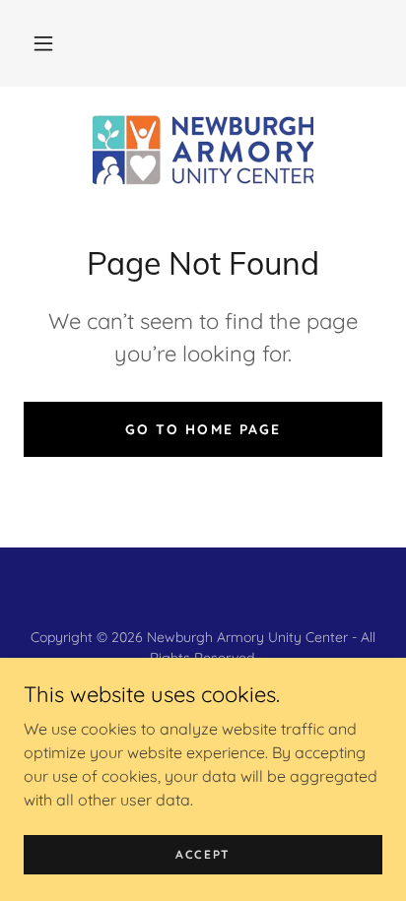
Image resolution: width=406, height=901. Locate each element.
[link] (203, 149)
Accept (203, 854)
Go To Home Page (202, 429)
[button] (43, 43)
